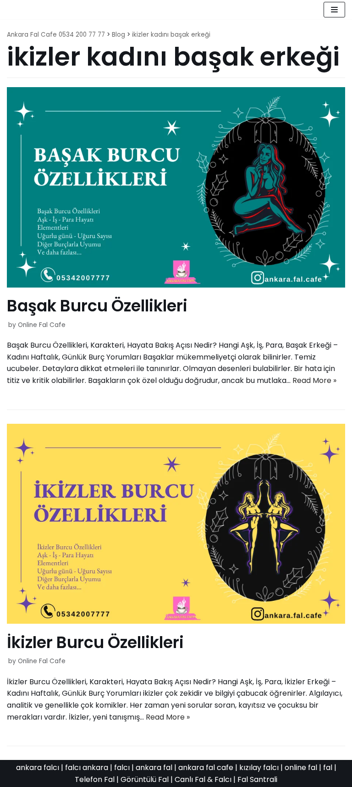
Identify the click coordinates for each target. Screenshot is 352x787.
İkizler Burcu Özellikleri (95, 642)
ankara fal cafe (205, 767)
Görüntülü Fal (145, 779)
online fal (301, 767)
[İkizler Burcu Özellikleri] (176, 621)
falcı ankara (86, 767)
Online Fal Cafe (42, 325)
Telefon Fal (95, 779)
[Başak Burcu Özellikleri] (176, 285)
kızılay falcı (259, 767)
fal (327, 767)
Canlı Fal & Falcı (203, 779)
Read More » (314, 380)
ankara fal (154, 767)
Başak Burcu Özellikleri (97, 305)
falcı (122, 767)
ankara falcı (37, 767)
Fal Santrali (257, 779)
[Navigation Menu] (334, 9)
